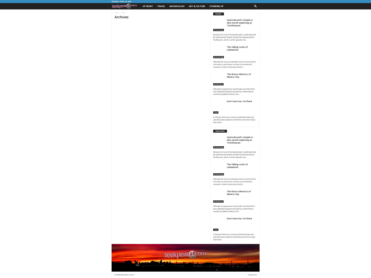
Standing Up (216, 6)
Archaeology (176, 6)
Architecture (218, 84)
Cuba (216, 112)
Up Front (148, 6)
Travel (161, 6)
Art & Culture (197, 6)
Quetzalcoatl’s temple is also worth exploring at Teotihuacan (240, 22)
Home (117, 13)
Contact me (252, 275)
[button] (255, 6)
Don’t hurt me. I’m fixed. (239, 101)
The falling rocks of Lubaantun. (237, 48)
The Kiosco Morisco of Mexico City (239, 75)
